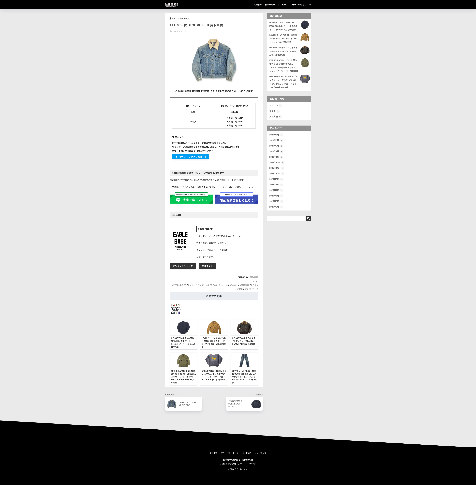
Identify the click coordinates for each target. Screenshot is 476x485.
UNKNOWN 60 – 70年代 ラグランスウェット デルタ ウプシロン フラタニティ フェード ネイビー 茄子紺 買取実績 (283, 82)
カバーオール (222, 285)
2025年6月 (276, 195)
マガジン (275, 105)
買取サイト (207, 266)
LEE (210, 285)
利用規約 (247, 453)
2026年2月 (275, 151)
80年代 (234, 285)
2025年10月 (276, 173)
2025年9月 (276, 179)
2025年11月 (276, 167)
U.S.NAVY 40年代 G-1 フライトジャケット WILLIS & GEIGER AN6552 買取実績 (283, 51)
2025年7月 (276, 190)
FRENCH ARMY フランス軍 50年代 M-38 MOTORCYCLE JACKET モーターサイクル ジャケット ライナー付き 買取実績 (283, 66)
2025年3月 (276, 206)
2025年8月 (276, 184)
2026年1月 (275, 156)
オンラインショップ (183, 266)
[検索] (309, 4)
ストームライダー (197, 285)
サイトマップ (260, 453)
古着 (254, 285)
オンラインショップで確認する (190, 156)
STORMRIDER (179, 285)
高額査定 (245, 285)
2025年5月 (276, 201)
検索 (308, 218)
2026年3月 (275, 145)
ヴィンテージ (252, 289)
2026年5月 (275, 140)
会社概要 (214, 453)
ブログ (273, 110)
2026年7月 (275, 134)
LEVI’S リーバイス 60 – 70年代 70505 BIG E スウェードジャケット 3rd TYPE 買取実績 (283, 38)
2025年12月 (276, 162)
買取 (241, 289)
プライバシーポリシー (230, 453)
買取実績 (254, 277)
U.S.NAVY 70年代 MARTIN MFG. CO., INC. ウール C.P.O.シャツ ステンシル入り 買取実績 (283, 26)
